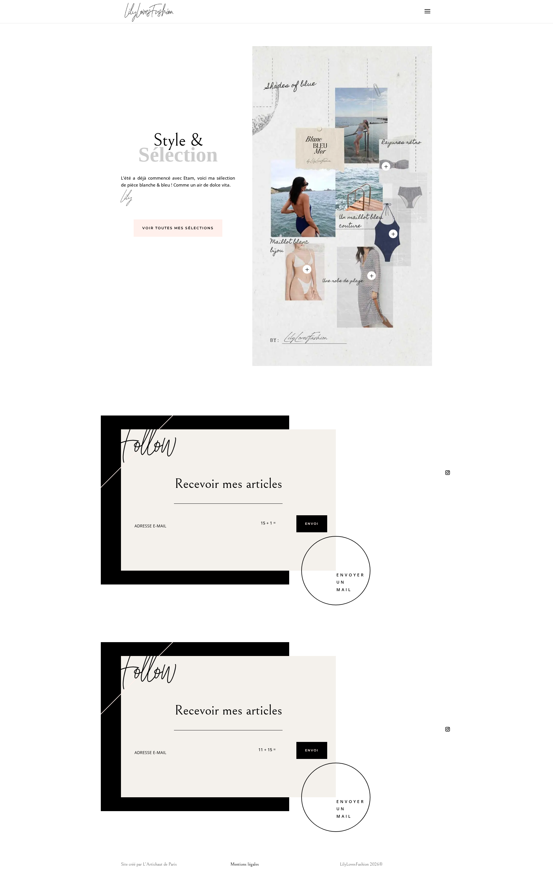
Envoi (312, 524)
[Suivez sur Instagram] (447, 472)
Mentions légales (244, 864)
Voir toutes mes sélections (178, 228)
